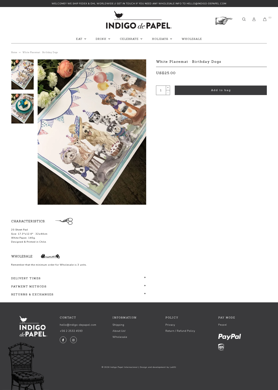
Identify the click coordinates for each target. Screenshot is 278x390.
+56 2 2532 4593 (71, 331)
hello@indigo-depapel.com (78, 325)
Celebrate (129, 39)
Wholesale (192, 39)
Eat (79, 39)
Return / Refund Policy (180, 331)
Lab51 (173, 367)
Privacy (170, 325)
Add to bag (221, 90)
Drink (101, 39)
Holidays (160, 39)
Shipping (118, 325)
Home (14, 52)
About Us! (119, 331)
